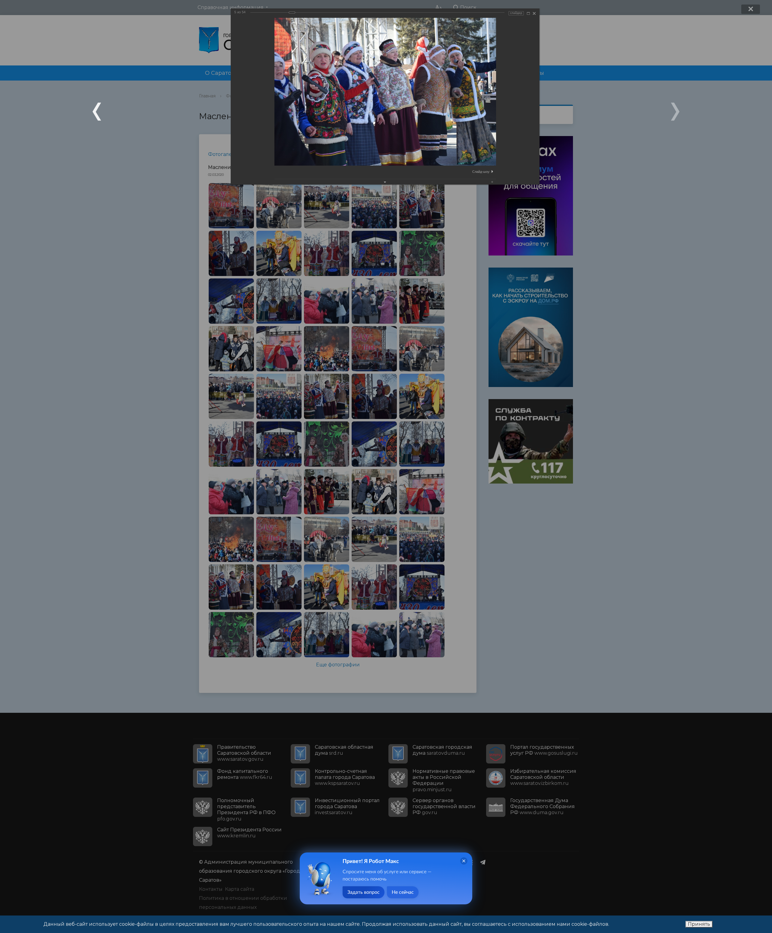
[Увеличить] (528, 13)
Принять (699, 924)
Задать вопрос (363, 892)
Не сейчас (403, 892)
